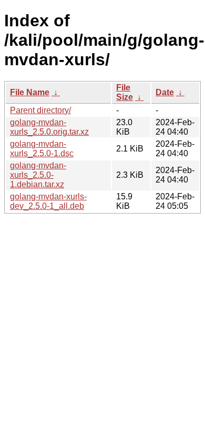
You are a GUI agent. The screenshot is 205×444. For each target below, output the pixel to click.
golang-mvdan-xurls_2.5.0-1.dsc (42, 148)
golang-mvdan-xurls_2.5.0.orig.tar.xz (49, 127)
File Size (124, 92)
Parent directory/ (40, 110)
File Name (29, 92)
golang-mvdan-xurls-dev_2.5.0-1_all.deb (48, 201)
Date (165, 92)
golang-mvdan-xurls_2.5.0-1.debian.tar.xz (38, 175)
